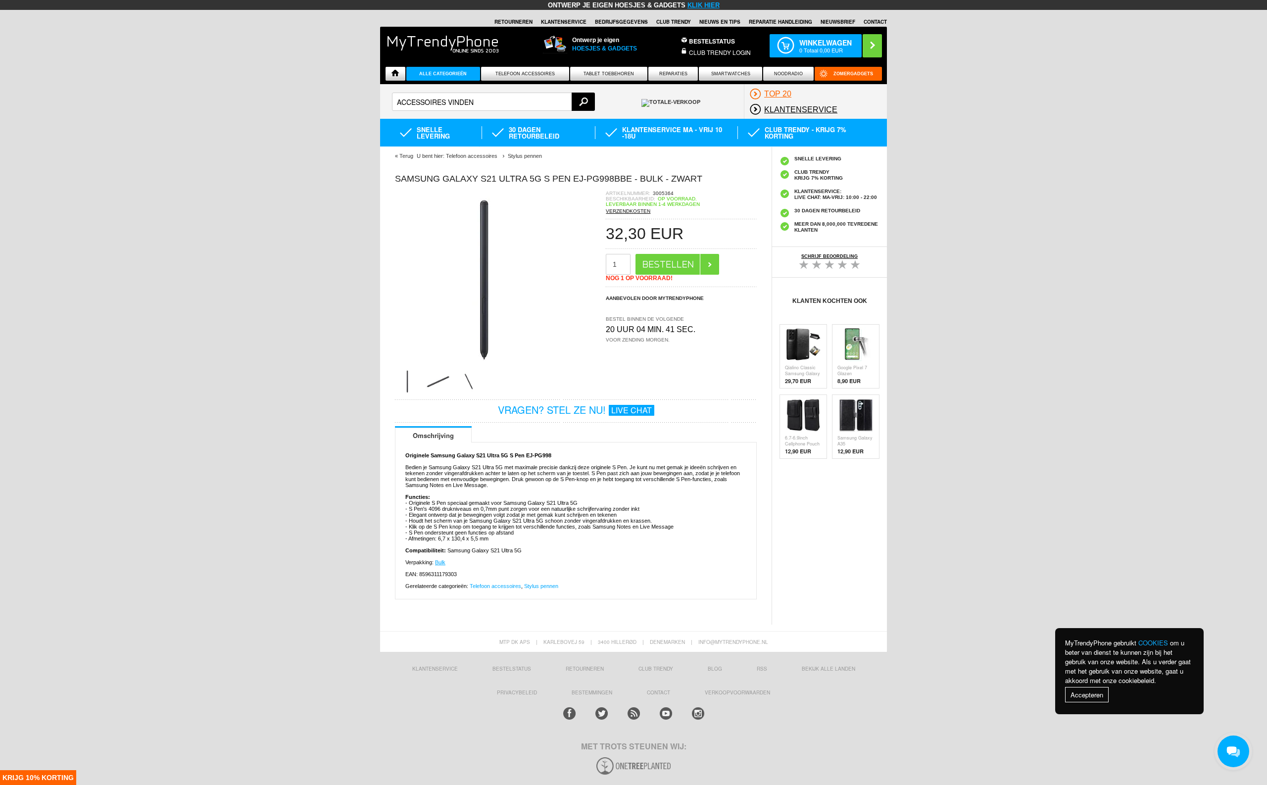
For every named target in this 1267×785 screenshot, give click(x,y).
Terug (406, 156)
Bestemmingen (592, 692)
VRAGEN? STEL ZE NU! (575, 409)
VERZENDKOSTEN (628, 211)
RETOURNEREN (513, 21)
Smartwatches (730, 73)
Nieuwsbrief (838, 21)
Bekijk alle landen (828, 668)
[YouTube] (666, 713)
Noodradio (788, 73)
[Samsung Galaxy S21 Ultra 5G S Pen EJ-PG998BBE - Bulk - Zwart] (484, 366)
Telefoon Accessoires (525, 73)
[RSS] (634, 713)
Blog (715, 668)
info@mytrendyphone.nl (733, 641)
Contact (875, 21)
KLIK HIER (703, 5)
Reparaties (673, 73)
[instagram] (698, 713)
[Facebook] (569, 713)
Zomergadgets (853, 73)
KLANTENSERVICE (563, 21)
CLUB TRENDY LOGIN (720, 52)
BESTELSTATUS (712, 41)
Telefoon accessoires (495, 586)
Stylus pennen (541, 586)
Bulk (440, 562)
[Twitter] (601, 713)
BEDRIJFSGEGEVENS (621, 21)
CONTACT (658, 692)
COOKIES (1153, 642)
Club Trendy (673, 21)
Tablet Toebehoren (609, 73)
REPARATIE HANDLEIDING (780, 21)
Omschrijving (433, 435)
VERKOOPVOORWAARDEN (737, 692)
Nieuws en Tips (719, 21)
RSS (762, 668)
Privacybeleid (517, 692)
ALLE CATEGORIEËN (443, 73)
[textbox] (493, 102)
